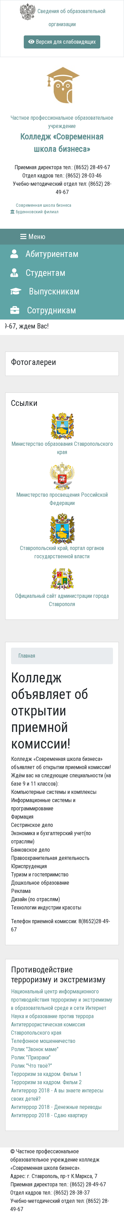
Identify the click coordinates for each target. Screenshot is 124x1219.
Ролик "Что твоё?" (31, 1065)
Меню (36, 237)
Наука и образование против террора (52, 1016)
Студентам (44, 273)
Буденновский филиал (37, 211)
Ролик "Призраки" (31, 1057)
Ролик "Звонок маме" (35, 1049)
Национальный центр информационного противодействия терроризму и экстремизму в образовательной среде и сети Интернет (61, 999)
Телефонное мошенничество (43, 1041)
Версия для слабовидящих (65, 42)
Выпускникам (53, 291)
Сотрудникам (50, 310)
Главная (26, 655)
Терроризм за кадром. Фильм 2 (46, 1082)
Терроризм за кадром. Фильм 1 (46, 1074)
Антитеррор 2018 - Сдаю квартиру (49, 1115)
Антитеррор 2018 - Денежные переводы (56, 1107)
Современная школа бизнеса (43, 205)
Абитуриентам (51, 254)
